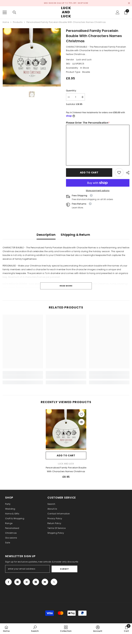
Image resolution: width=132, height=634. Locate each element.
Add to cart (89, 172)
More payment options (97, 190)
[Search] (14, 12)
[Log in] (117, 12)
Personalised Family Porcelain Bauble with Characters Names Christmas (66, 469)
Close (129, 3)
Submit (64, 568)
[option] (32, 57)
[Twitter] (54, 582)
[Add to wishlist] (81, 414)
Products (18, 22)
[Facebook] (8, 582)
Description (46, 234)
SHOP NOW (83, 3)
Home (6, 22)
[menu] (5, 12)
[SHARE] (126, 173)
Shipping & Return (75, 234)
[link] (119, 172)
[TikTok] (35, 582)
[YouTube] (45, 582)
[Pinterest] (26, 582)
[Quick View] (81, 422)
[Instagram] (17, 582)
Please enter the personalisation (87, 122)
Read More (66, 285)
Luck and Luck (83, 59)
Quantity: (71, 90)
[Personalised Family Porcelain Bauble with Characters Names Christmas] (66, 429)
